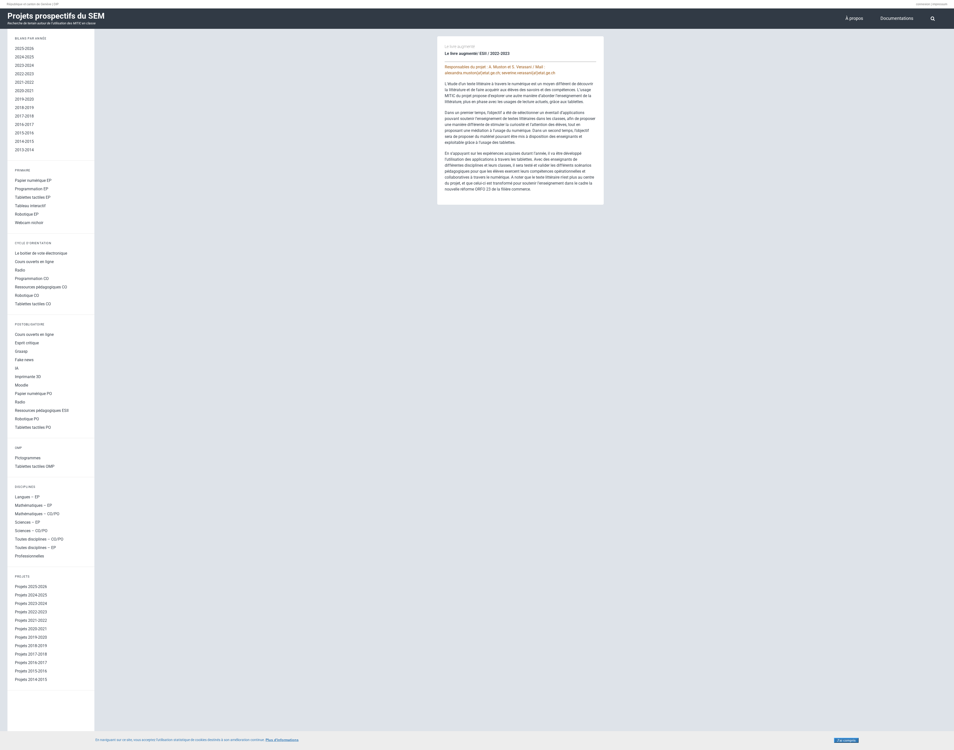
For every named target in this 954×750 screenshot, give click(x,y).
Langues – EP (27, 497)
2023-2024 (24, 65)
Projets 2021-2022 (31, 620)
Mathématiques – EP (33, 505)
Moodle (21, 385)
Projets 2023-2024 (31, 603)
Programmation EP (31, 189)
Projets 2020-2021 (31, 629)
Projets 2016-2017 (31, 662)
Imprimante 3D (28, 376)
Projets (22, 576)
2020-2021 (24, 90)
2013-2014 (24, 150)
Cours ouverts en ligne (34, 261)
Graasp (21, 351)
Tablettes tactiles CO (33, 304)
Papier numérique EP (33, 180)
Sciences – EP (27, 522)
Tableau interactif (30, 205)
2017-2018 (24, 116)
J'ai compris (846, 740)
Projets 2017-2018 (31, 654)
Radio (20, 270)
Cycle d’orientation (33, 243)
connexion (923, 4)
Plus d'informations (282, 740)
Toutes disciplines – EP (35, 547)
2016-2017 (24, 124)
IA (16, 368)
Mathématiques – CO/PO (37, 514)
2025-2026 (24, 48)
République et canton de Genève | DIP (33, 4)
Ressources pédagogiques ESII (42, 410)
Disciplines (25, 487)
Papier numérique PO (33, 393)
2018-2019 (24, 107)
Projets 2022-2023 (31, 612)
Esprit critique (27, 343)
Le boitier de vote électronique (41, 253)
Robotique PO (27, 419)
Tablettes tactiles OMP (34, 466)
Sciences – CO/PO (31, 530)
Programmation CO (32, 278)
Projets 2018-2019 (31, 645)
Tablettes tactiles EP (32, 197)
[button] (932, 18)
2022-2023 (24, 74)
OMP (18, 448)
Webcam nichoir (29, 222)
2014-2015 (24, 141)
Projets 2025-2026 (31, 586)
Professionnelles (29, 556)
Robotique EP (27, 214)
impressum (939, 4)
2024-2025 (24, 57)
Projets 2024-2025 (31, 595)
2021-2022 (24, 82)
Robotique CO (27, 295)
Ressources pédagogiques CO (41, 287)
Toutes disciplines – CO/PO (39, 539)
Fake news (24, 359)
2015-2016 (24, 133)
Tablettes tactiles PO (33, 427)
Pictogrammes (27, 458)
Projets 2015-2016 (31, 671)
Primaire (23, 170)
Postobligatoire (29, 324)
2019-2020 (24, 99)
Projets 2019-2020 (31, 637)
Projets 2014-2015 (31, 679)
